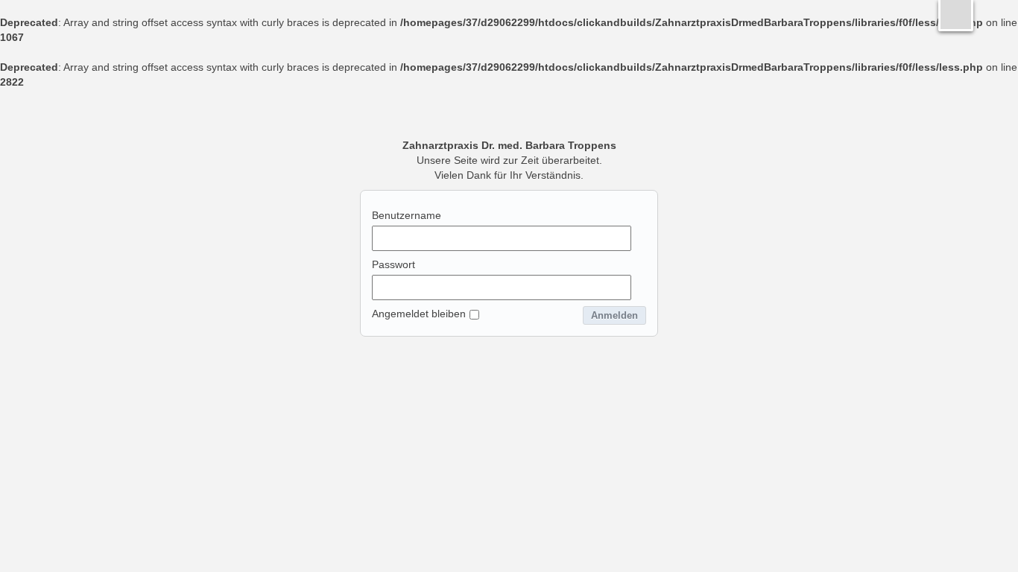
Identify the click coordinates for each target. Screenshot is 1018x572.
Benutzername (406, 215)
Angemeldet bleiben (419, 314)
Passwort (393, 264)
